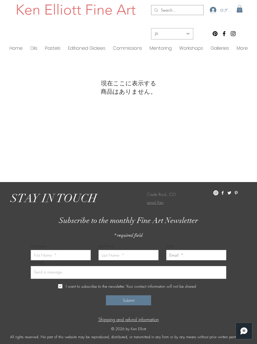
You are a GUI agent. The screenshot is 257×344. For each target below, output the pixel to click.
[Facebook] (224, 33)
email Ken (155, 202)
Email (170, 246)
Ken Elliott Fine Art (76, 9)
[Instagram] (233, 33)
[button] (239, 9)
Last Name (106, 246)
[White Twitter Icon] (229, 192)
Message (37, 262)
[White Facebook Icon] (222, 192)
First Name (38, 246)
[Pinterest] (215, 33)
